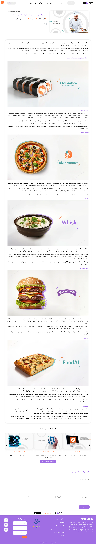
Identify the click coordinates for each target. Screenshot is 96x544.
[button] (8, 24)
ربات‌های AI (33, 19)
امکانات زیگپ (63, 3)
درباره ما (31, 3)
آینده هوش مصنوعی (76, 451)
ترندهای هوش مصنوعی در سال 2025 (48, 455)
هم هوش (62, 535)
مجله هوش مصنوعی (51, 3)
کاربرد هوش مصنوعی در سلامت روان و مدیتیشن (19, 455)
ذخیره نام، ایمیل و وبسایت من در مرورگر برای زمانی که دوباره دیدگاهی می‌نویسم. (68, 502)
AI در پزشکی (18, 451)
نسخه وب (71, 3)
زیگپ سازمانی (38, 3)
